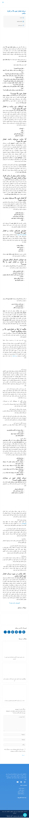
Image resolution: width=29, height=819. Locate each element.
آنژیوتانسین (24, 523)
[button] (3, 2)
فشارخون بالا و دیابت (21, 234)
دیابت (21, 17)
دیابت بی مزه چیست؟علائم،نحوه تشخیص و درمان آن (14, 700)
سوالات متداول (21, 791)
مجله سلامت (21, 790)
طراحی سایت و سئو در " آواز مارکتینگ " (14, 816)
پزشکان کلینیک (21, 793)
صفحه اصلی (21, 788)
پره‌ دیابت (14, 355)
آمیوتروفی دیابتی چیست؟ (14, 602)
